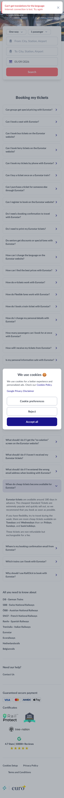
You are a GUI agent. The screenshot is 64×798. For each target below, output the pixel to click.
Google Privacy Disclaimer (20, 390)
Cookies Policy (44, 384)
